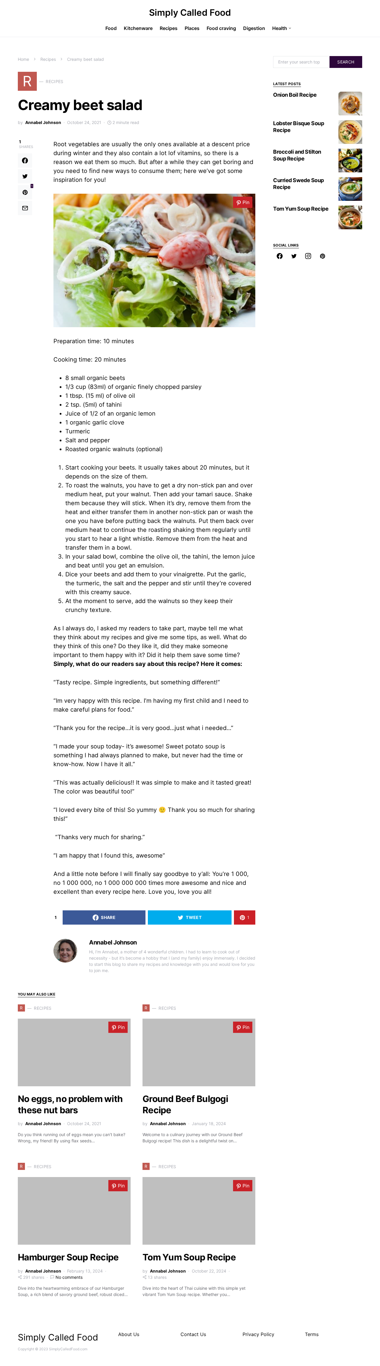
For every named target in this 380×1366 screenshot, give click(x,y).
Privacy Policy (258, 1334)
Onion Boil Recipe (294, 95)
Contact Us (193, 1334)
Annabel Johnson (43, 122)
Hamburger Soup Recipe (68, 1257)
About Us (128, 1334)
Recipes (48, 59)
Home (23, 59)
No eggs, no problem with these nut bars (70, 1104)
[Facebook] (279, 256)
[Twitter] (293, 256)
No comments (69, 1277)
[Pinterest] (322, 256)
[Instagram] (308, 256)
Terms (312, 1334)
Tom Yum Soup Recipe (189, 1257)
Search (345, 61)
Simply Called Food (190, 12)
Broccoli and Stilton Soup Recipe (297, 155)
